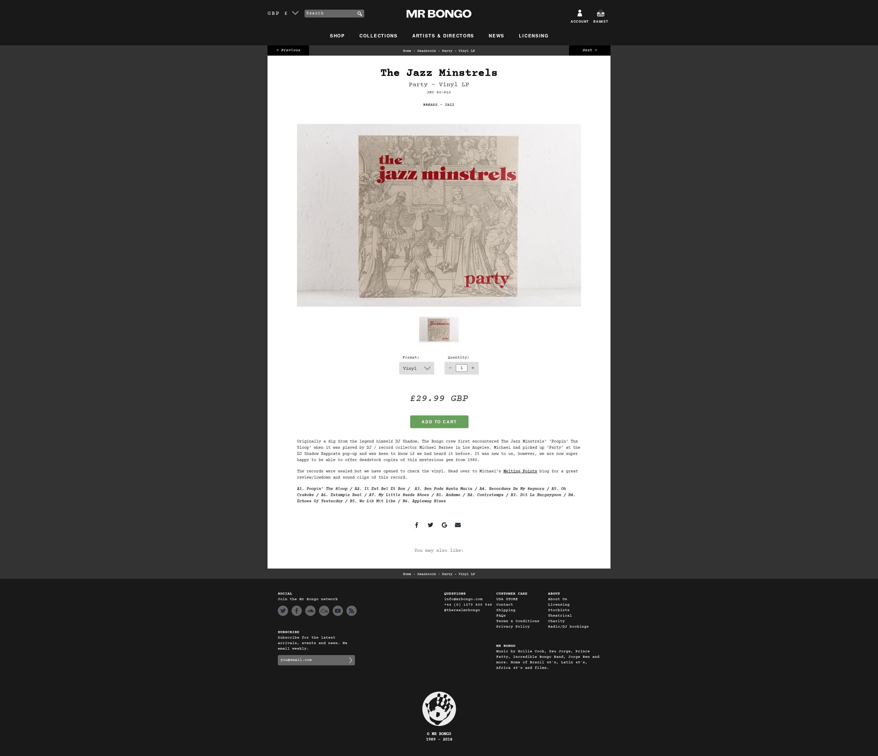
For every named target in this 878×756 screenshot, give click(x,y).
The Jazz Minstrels (439, 73)
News (497, 35)
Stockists (559, 610)
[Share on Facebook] (417, 525)
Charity (556, 621)
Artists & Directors (443, 35)
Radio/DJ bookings (568, 626)
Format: (411, 357)
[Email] (458, 525)
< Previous (288, 50)
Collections (378, 35)
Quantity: (459, 357)
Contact (504, 604)
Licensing (533, 35)
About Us (557, 599)
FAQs (501, 615)
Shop (337, 35)
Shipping (505, 610)
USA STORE (507, 599)
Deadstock (426, 51)
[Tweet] (430, 525)
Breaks (430, 104)
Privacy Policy (513, 626)
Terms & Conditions (517, 621)
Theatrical (560, 615)
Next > (590, 50)
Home (407, 51)
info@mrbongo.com (463, 599)
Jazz (449, 104)
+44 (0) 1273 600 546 (468, 604)
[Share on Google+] (444, 525)
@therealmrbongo (462, 610)
